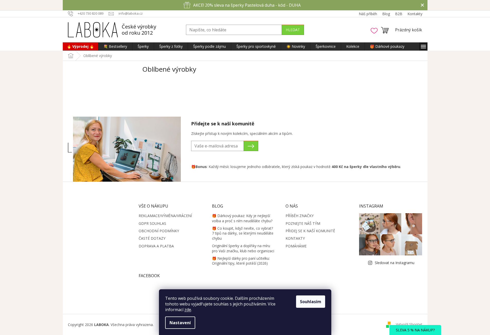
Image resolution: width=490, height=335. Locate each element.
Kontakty (414, 13)
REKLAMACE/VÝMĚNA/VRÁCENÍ (165, 215)
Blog (386, 13)
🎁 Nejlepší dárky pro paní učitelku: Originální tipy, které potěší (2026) (241, 261)
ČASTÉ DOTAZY (152, 238)
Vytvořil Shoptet (409, 324)
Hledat (293, 29)
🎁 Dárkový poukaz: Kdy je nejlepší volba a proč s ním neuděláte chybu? (242, 218)
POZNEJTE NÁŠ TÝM (303, 223)
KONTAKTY (295, 238)
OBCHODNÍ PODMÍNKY (159, 230)
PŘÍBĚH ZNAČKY (300, 215)
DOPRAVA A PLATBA (156, 246)
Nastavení (180, 322)
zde (187, 309)
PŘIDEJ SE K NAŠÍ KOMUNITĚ (310, 230)
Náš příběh (368, 13)
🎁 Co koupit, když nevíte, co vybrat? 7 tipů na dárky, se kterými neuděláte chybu (242, 233)
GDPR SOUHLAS (152, 223)
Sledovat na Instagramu (394, 262)
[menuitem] (80, 46)
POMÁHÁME (296, 246)
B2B (398, 13)
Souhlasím (310, 301)
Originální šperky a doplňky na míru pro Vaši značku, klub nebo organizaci (243, 248)
